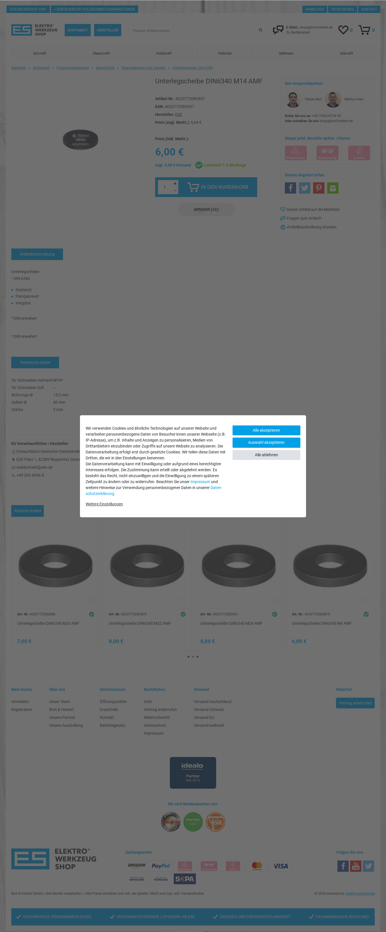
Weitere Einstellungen (104, 504)
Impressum (200, 481)
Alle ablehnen (266, 455)
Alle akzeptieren (266, 430)
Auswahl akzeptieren (266, 442)
